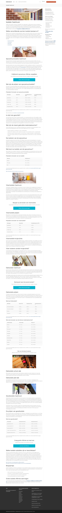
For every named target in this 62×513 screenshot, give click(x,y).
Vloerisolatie (10, 42)
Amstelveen (21, 496)
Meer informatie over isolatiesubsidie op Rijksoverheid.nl (15, 462)
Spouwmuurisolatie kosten (36, 503)
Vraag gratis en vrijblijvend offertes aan (23, 28)
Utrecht (20, 492)
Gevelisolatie (10, 44)
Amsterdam (21, 491)
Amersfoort (21, 494)
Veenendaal (21, 500)
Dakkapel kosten (34, 501)
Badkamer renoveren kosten (36, 505)
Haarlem (20, 493)
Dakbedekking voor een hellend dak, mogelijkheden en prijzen (37, 494)
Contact (34, 511)
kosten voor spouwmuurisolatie (19, 112)
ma (25, 511)
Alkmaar (20, 495)
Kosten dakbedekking (35, 507)
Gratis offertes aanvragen (24, 79)
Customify (22, 511)
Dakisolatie (9, 43)
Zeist (19, 502)
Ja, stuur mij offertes (24, 445)
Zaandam (20, 501)
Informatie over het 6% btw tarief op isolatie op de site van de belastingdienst (18, 463)
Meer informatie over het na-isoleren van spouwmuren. (15, 171)
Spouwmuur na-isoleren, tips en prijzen (37, 491)
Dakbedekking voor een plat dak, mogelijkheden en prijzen (37, 497)
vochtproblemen (23, 67)
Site (24, 511)
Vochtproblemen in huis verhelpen (37, 499)
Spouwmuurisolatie (11, 40)
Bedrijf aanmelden (29, 511)
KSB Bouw (9, 1)
